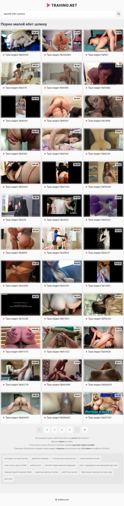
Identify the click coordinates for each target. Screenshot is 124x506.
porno (74, 438)
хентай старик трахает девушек (60, 465)
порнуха (60, 448)
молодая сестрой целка (16, 458)
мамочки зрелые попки (46, 472)
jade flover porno (70, 472)
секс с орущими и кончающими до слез (98, 465)
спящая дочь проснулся (64, 458)
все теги (8, 479)
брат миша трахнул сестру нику (96, 472)
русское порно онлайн (84, 445)
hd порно (86, 448)
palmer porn (35, 465)
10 (85, 429)
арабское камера (40, 458)
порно (62, 441)
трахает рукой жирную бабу (18, 472)
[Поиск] (119, 14)
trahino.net (63, 5)
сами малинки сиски (90, 458)
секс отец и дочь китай (15, 465)
